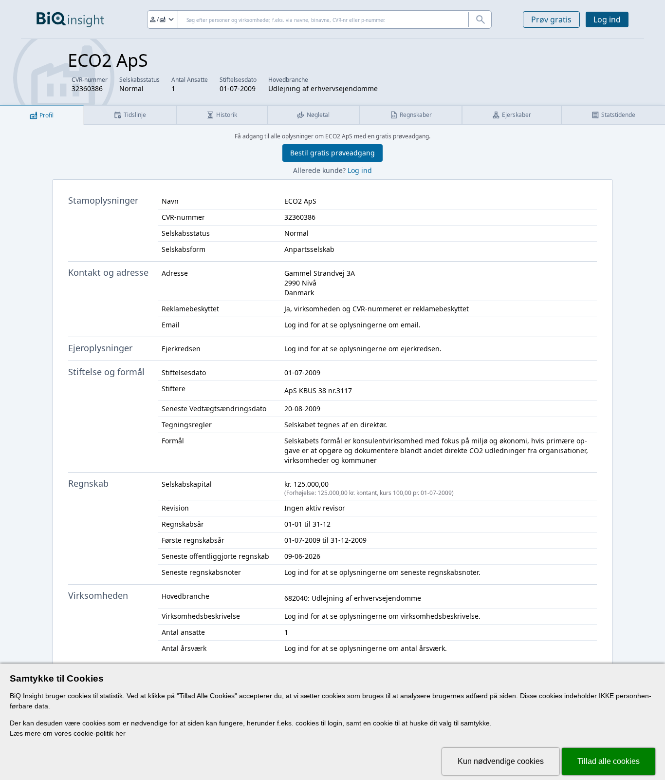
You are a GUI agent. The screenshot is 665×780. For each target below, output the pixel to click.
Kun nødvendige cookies (501, 761)
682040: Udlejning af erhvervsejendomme (352, 598)
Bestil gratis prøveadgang (332, 152)
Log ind (607, 19)
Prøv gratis (551, 19)
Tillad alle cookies (608, 761)
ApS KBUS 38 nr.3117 (318, 390)
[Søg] (480, 19)
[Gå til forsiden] (70, 19)
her (120, 733)
